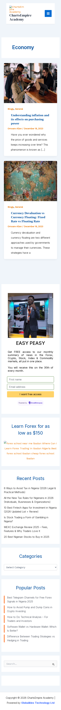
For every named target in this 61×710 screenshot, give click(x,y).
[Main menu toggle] (48, 13)
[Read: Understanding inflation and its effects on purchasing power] (30, 82)
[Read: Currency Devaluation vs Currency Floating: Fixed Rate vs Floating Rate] (30, 180)
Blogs (11, 109)
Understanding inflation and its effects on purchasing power (30, 119)
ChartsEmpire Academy (20, 17)
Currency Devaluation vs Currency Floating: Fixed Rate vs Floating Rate (28, 217)
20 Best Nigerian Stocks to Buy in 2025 (26, 536)
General (19, 109)
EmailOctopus (36, 403)
